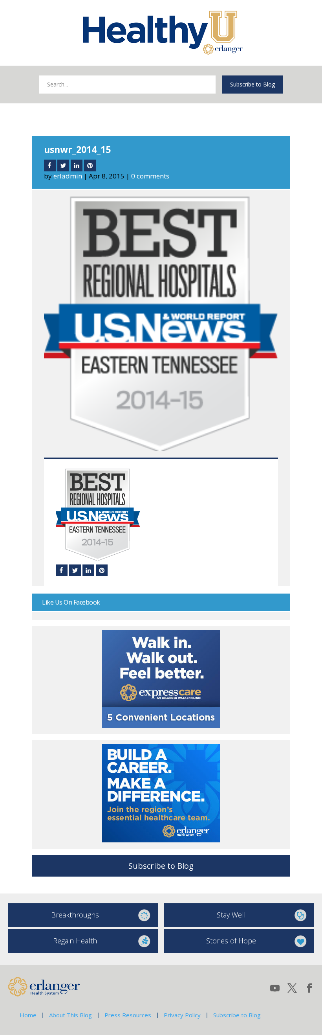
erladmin (67, 175)
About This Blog (70, 1015)
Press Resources (127, 1015)
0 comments (150, 175)
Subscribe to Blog (252, 84)
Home (28, 1015)
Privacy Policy (182, 1015)
